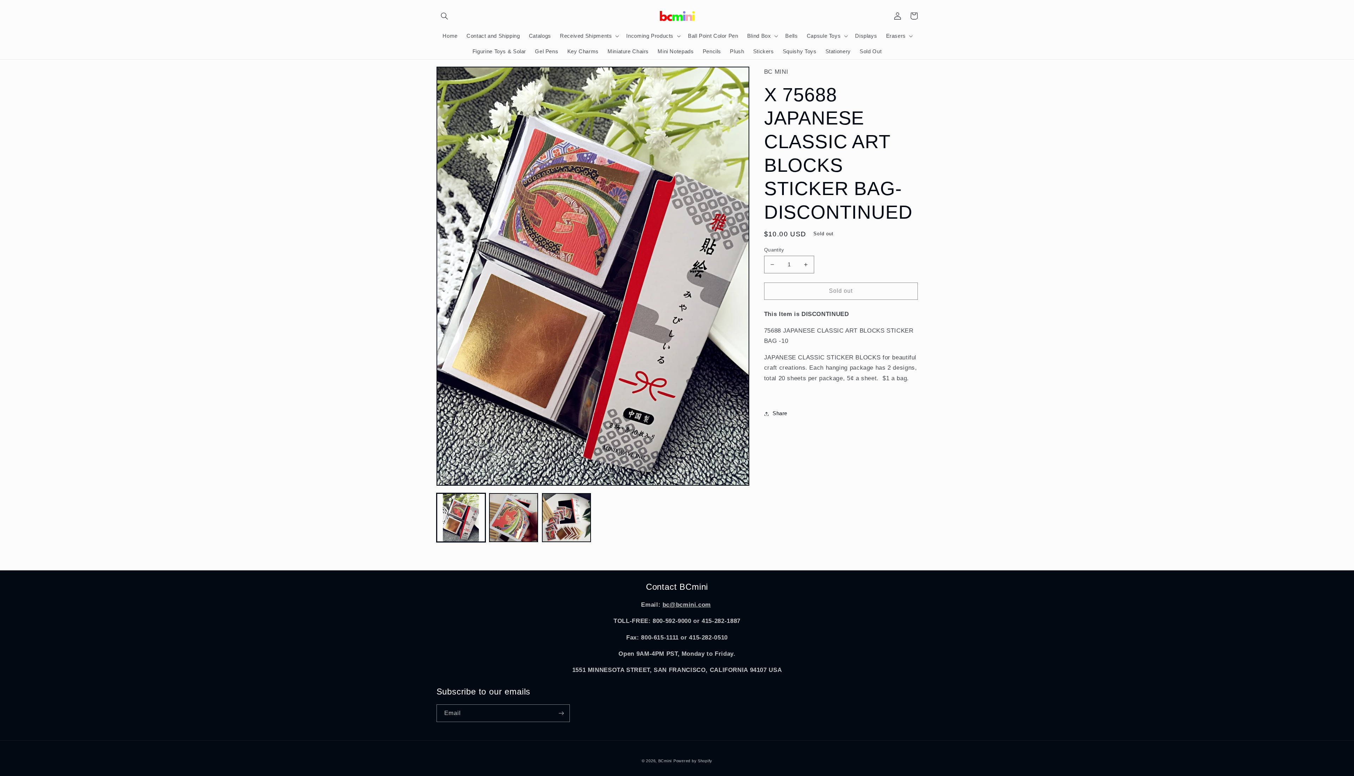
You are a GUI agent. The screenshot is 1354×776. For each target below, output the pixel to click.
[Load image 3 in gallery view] (566, 517)
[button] (445, 16)
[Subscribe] (561, 713)
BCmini (665, 761)
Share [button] (780, 413)
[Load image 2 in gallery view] (513, 517)
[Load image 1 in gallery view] (461, 517)
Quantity (774, 250)
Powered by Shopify (692, 761)
